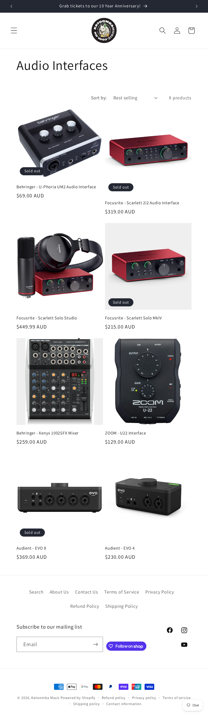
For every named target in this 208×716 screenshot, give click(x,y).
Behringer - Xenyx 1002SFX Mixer (47, 433)
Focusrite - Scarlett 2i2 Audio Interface (142, 203)
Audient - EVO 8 (31, 548)
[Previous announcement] (11, 6)
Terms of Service (121, 592)
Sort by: (99, 98)
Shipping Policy (121, 606)
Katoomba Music (45, 697)
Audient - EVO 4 (120, 548)
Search (36, 592)
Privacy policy (144, 697)
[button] (14, 30)
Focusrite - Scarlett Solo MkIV (133, 318)
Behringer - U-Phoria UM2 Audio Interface (56, 187)
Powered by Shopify (78, 697)
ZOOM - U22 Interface (125, 433)
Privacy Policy (159, 592)
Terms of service (177, 697)
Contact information (123, 703)
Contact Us (86, 592)
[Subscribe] (95, 644)
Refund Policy (84, 606)
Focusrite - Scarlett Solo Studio (46, 318)
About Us (59, 592)
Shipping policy (86, 703)
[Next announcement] (196, 6)
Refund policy (114, 697)
